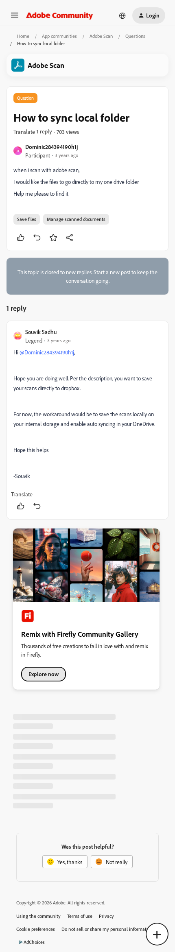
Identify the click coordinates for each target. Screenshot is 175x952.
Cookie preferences (35, 929)
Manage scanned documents (76, 219)
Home (23, 36)
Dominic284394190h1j (51, 146)
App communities (59, 36)
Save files (26, 219)
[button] (15, 17)
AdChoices (34, 942)
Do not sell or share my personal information (107, 929)
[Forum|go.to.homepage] (59, 15)
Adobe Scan (101, 36)
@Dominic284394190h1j (47, 352)
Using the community (38, 916)
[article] (87, 420)
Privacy (106, 916)
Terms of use (79, 916)
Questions (135, 36)
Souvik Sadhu (41, 331)
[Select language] (122, 15)
